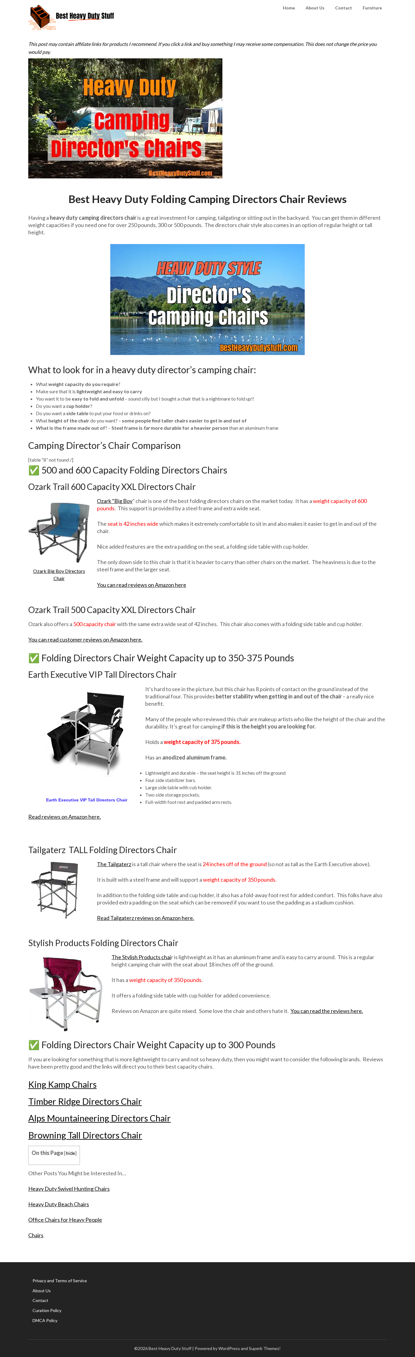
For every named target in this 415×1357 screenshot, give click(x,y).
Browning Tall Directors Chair (85, 1135)
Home (289, 7)
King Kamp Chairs (62, 1084)
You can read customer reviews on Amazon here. (85, 639)
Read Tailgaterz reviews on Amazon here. (145, 917)
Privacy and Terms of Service (60, 1280)
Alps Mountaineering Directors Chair (99, 1118)
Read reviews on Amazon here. (64, 816)
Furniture (372, 7)
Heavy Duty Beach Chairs (58, 1204)
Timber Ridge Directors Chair (85, 1101)
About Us (315, 7)
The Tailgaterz (114, 864)
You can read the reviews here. (326, 1010)
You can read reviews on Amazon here (141, 584)
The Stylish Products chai (141, 957)
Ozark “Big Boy (114, 501)
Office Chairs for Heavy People (65, 1219)
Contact (343, 7)
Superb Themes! (265, 1348)
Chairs (35, 1235)
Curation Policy (47, 1310)
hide (70, 1153)
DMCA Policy (45, 1320)
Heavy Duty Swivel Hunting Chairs (69, 1188)
